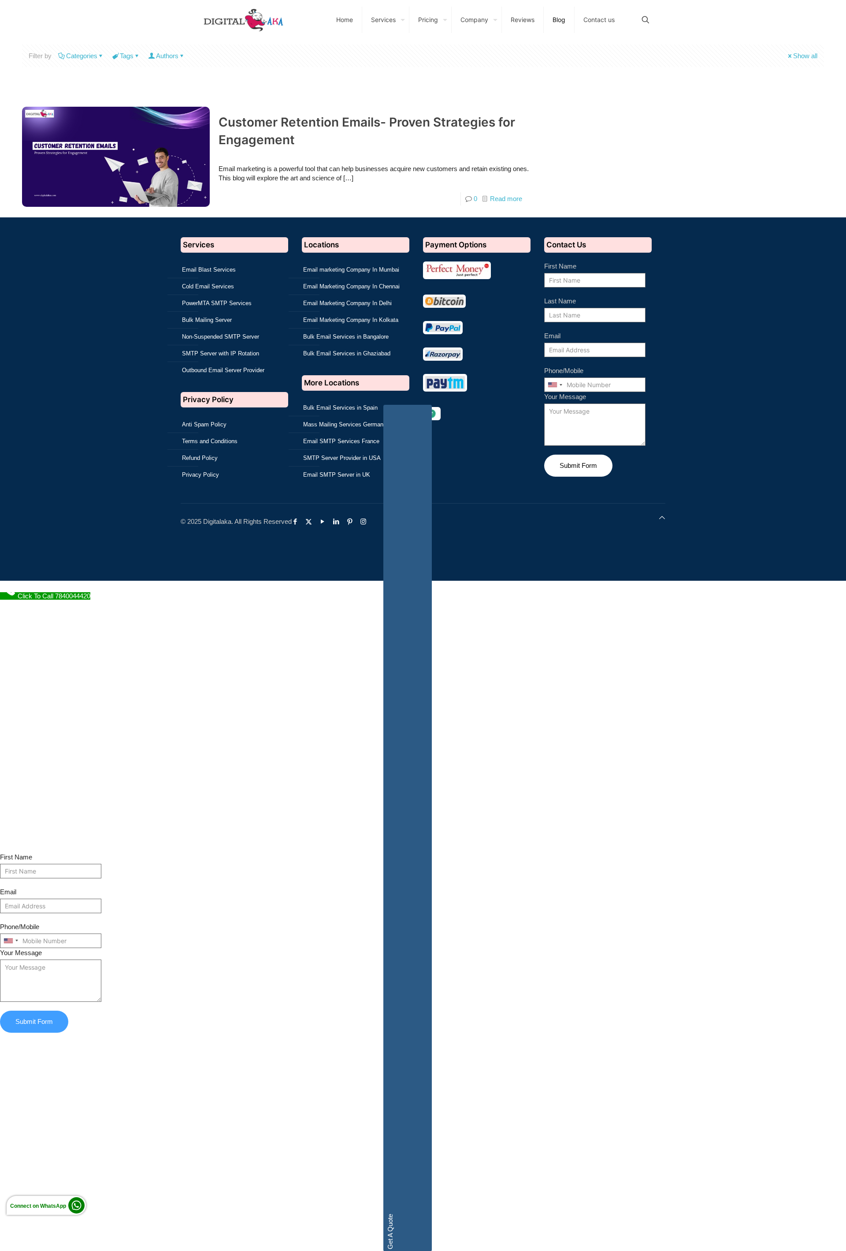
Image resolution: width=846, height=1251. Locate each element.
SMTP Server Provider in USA (342, 458)
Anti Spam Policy (204, 424)
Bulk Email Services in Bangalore (346, 336)
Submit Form (578, 465)
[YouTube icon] (324, 521)
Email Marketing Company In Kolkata (350, 320)
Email (552, 336)
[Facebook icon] (297, 521)
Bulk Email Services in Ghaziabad (346, 353)
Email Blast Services (209, 269)
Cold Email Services (208, 286)
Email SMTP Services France (341, 441)
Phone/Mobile (563, 370)
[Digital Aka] (242, 20)
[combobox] (555, 385)
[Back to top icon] (662, 517)
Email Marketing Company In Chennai (351, 286)
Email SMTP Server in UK (336, 474)
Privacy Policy (200, 474)
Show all (805, 56)
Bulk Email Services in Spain (340, 407)
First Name (560, 266)
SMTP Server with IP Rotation (220, 353)
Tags (127, 56)
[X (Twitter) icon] (310, 521)
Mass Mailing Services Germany (344, 424)
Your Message (565, 396)
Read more (506, 198)
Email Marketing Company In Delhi (347, 303)
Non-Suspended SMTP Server (220, 336)
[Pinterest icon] (351, 521)
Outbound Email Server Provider (223, 370)
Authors (167, 56)
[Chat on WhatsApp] (76, 1216)
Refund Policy (200, 458)
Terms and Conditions (209, 441)
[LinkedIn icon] (338, 521)
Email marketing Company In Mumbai (351, 269)
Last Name (560, 301)
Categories (81, 56)
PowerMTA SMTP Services (217, 303)
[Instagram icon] (365, 521)
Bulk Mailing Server (207, 320)
